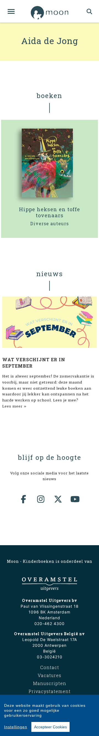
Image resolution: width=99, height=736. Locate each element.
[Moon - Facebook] (23, 499)
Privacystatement (50, 691)
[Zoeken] (89, 11)
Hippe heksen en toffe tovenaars (49, 212)
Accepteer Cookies (50, 727)
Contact (49, 667)
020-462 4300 (49, 623)
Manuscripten (49, 683)
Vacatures (49, 675)
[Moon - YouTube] (75, 499)
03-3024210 (49, 656)
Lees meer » (14, 406)
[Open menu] (11, 11)
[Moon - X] (58, 499)
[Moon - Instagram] (41, 499)
